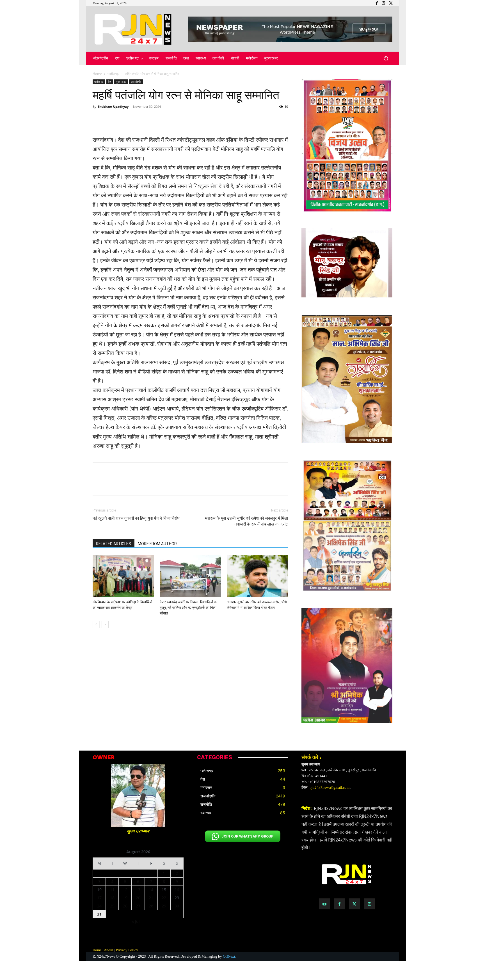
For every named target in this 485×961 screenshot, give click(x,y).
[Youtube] (324, 903)
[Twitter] (354, 903)
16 (177, 889)
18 (112, 897)
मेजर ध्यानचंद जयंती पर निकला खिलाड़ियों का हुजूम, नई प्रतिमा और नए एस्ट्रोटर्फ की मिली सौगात (189, 607)
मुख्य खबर (121, 82)
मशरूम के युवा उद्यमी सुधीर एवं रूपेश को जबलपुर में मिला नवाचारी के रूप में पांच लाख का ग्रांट (246, 521)
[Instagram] (369, 903)
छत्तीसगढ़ (112, 73)
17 (99, 897)
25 (112, 906)
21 (151, 897)
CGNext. (229, 956)
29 (164, 906)
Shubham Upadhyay (113, 106)
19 (125, 897)
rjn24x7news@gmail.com (329, 787)
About (108, 950)
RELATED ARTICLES (113, 544)
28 (151, 906)
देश (109, 82)
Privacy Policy (127, 950)
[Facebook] (339, 903)
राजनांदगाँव (136, 82)
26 (125, 906)
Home (97, 73)
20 (138, 897)
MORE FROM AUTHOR (157, 544)
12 (125, 889)
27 (138, 906)
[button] (385, 58)
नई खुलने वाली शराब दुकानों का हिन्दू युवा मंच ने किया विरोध (136, 518)
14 (151, 889)
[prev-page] (96, 624)
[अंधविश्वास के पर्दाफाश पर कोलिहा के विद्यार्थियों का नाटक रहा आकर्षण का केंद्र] (123, 576)
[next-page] (105, 624)
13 (138, 889)
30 (177, 906)
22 (164, 897)
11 (112, 889)
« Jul (136, 921)
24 (99, 906)
